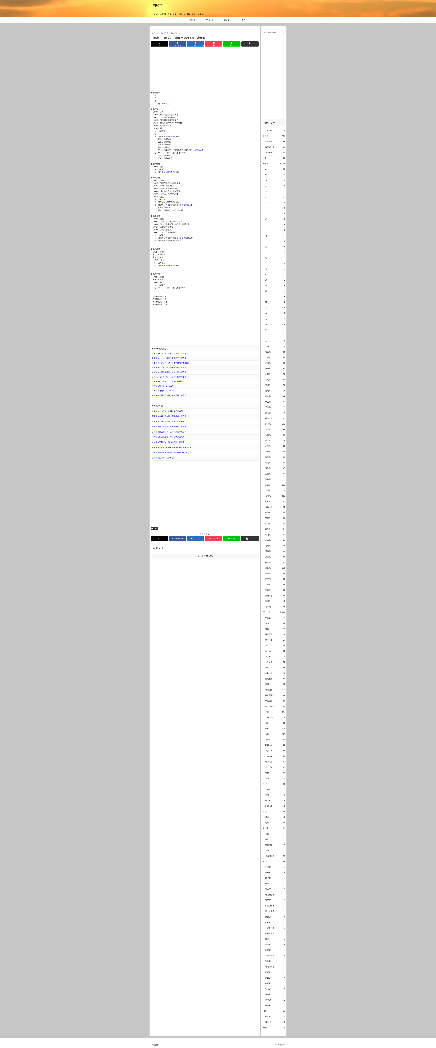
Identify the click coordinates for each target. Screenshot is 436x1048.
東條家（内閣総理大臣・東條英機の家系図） (170, 395)
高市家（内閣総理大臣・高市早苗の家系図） (170, 416)
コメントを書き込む (204, 556)
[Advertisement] (205, 69)
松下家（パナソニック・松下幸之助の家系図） (171, 363)
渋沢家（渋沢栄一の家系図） (163, 386)
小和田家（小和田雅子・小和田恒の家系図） (170, 377)
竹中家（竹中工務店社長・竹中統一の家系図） (171, 453)
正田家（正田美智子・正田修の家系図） (168, 381)
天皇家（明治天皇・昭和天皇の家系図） (168, 411)
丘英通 (197, 150)
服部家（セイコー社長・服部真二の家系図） (170, 358)
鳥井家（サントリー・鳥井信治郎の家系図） (170, 367)
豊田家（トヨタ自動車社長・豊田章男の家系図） (172, 447)
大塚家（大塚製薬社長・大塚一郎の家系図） (170, 372)
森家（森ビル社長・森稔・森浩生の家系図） (170, 353)
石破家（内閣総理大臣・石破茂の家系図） (169, 421)
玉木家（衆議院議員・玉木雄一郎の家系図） (170, 427)
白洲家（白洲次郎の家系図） (163, 391)
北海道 (155, 528)
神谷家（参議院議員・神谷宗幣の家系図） (169, 437)
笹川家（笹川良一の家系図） (163, 458)
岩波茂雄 (183, 205)
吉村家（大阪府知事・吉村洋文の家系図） (169, 432)
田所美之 (170, 136)
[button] (250, 44)
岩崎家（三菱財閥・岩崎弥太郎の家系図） (169, 442)
